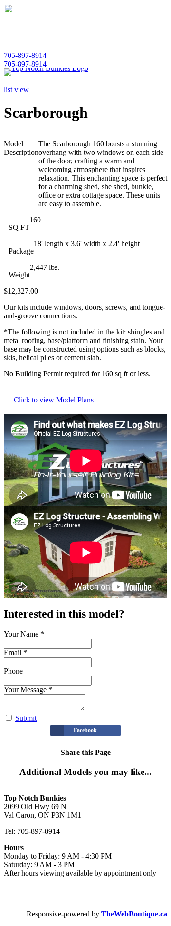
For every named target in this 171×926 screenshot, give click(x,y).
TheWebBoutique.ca (134, 914)
